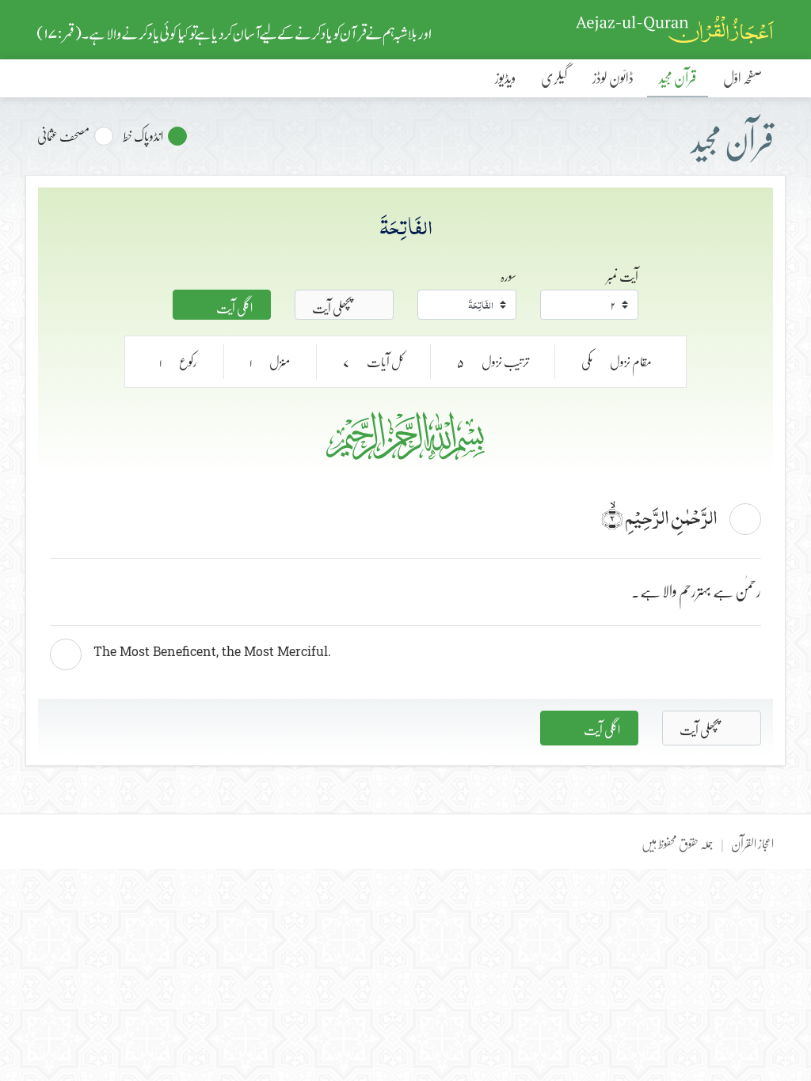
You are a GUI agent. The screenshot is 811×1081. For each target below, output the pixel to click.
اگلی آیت (234, 306)
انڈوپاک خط (143, 136)
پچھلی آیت (332, 306)
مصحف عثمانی (63, 136)
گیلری (554, 77)
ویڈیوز (505, 77)
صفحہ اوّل (742, 77)
